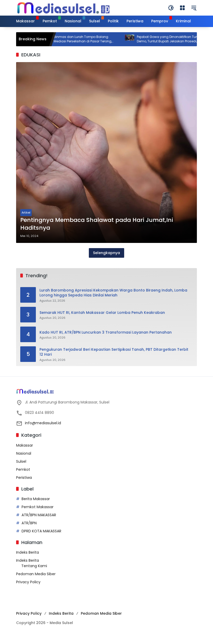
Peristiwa (24, 477)
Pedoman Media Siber (36, 574)
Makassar (24, 445)
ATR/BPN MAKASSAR (39, 515)
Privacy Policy (28, 582)
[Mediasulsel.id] (63, 7)
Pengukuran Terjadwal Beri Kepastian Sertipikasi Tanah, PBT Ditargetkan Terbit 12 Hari (113, 352)
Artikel (26, 212)
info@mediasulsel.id (43, 423)
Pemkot (23, 469)
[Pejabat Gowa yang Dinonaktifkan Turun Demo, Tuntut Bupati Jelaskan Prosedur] (117, 39)
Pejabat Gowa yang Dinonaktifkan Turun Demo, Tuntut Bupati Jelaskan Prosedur (157, 39)
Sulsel (21, 461)
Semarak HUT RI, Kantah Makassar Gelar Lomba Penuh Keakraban (102, 312)
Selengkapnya (106, 252)
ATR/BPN (29, 523)
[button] (171, 8)
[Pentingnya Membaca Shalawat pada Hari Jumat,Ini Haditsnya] (106, 152)
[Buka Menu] (182, 8)
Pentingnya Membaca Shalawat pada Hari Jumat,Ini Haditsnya (96, 224)
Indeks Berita (27, 552)
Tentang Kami (34, 565)
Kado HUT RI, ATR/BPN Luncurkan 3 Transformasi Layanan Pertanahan (105, 332)
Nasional (23, 453)
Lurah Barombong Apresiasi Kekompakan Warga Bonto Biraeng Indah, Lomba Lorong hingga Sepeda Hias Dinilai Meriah (113, 293)
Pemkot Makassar (38, 506)
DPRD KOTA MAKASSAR (41, 531)
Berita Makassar (36, 498)
